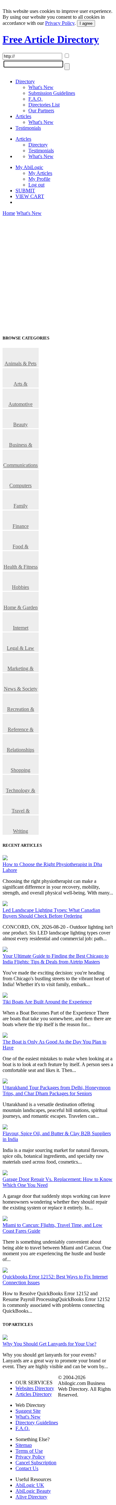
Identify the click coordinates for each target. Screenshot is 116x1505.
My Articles (40, 173)
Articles (23, 116)
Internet (20, 628)
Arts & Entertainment (20, 384)
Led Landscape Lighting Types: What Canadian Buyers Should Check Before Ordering (51, 913)
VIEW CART (29, 196)
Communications (20, 465)
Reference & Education (21, 730)
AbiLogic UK (29, 1485)
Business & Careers (20, 445)
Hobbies (20, 587)
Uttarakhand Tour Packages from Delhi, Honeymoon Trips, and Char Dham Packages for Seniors (57, 1090)
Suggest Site (28, 1411)
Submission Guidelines (51, 93)
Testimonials (28, 128)
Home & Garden (21, 607)
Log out (36, 184)
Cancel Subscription (35, 1462)
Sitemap (23, 1445)
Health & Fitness (21, 567)
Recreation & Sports (20, 709)
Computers (20, 485)
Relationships (20, 749)
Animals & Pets (20, 363)
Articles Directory (33, 1394)
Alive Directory (31, 1497)
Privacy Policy (59, 23)
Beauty (20, 424)
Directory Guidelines (36, 1422)
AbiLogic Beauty (33, 1491)
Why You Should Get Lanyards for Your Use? (49, 1344)
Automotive (20, 404)
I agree (86, 23)
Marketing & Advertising (20, 669)
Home (9, 213)
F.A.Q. (35, 99)
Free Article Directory (51, 39)
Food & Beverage (20, 547)
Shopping (20, 770)
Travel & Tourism (21, 811)
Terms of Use (29, 1451)
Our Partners (41, 110)
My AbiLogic (29, 167)
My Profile (39, 179)
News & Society (20, 689)
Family (21, 506)
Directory (25, 81)
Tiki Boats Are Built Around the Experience (47, 1002)
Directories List (44, 104)
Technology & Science (20, 791)
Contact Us (26, 1468)
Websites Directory (34, 1388)
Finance (21, 526)
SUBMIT (25, 190)
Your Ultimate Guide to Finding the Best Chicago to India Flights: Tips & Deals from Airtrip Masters (56, 959)
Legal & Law (20, 648)
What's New (40, 87)
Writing (20, 831)
